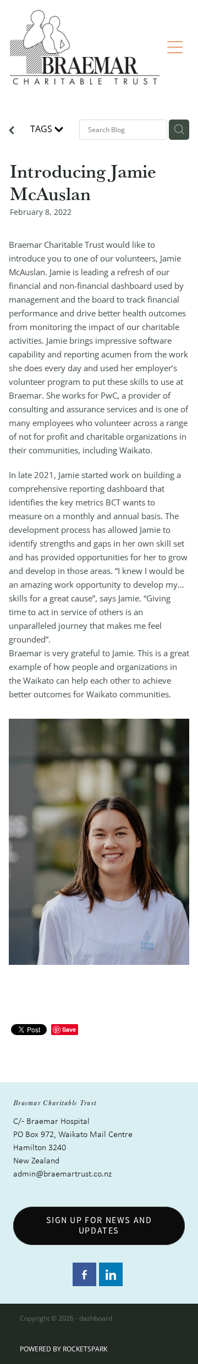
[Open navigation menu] (175, 47)
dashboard (95, 1318)
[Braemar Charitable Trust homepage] (86, 47)
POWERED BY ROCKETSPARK (63, 1349)
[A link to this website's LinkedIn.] (111, 1274)
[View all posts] (11, 131)
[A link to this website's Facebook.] (84, 1274)
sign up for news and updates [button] (99, 1225)
